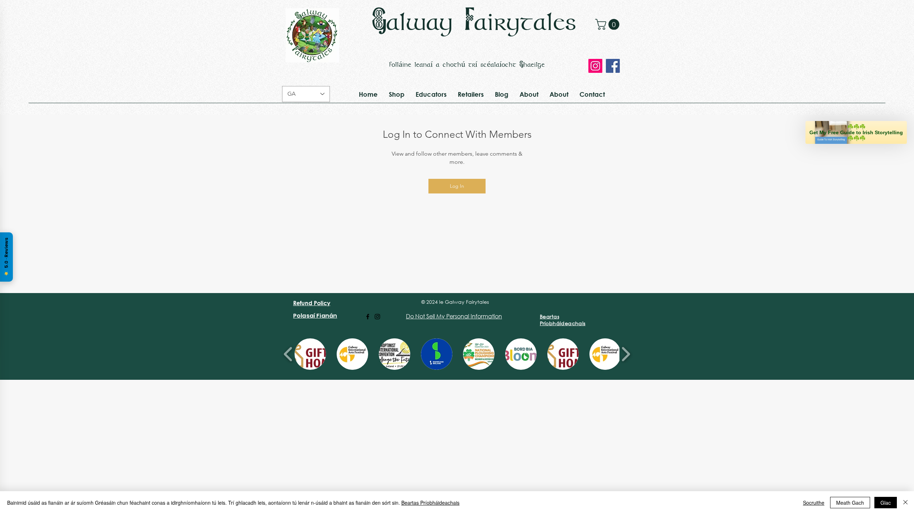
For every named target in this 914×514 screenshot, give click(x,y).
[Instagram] (595, 66)
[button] (608, 24)
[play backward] (288, 354)
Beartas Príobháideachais (430, 502)
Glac (885, 502)
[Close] (905, 502)
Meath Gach (850, 502)
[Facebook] (613, 66)
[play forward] (626, 354)
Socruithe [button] (813, 502)
